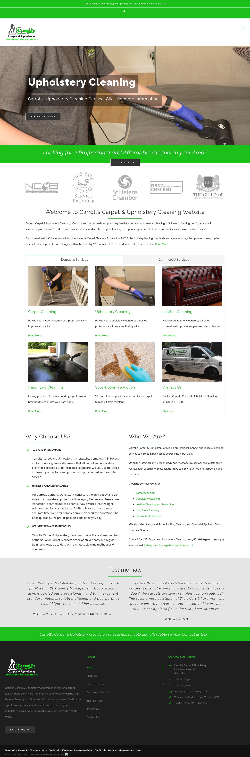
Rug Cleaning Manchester (106, 750)
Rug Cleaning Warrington (60, 750)
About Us (92, 675)
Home (90, 667)
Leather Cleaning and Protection (155, 504)
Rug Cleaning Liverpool (130, 750)
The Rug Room (95, 700)
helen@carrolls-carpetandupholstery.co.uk (169, 545)
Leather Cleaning (177, 312)
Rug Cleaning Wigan (14, 750)
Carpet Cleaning (42, 312)
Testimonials (94, 709)
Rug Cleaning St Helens (36, 750)
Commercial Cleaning (148, 516)
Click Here (168, 411)
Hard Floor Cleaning (45, 387)
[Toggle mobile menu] (243, 28)
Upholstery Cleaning (113, 312)
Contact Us (172, 387)
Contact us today (196, 634)
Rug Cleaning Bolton (83, 750)
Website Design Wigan (51, 754)
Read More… (162, 244)
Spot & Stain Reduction (115, 387)
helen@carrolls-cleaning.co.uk (150, 3)
